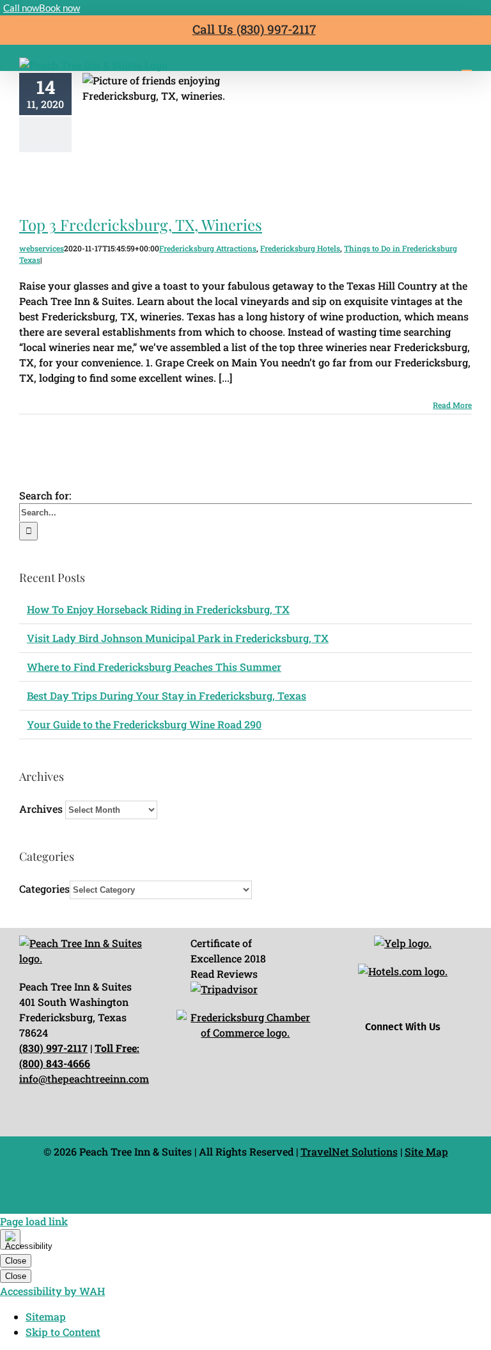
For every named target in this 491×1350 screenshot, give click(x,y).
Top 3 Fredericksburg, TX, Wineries (184, 110)
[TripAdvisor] (447, 1006)
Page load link (34, 1221)
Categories (44, 888)
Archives (41, 808)
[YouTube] (417, 1006)
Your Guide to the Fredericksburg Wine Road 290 (144, 724)
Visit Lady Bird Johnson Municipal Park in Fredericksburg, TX (178, 638)
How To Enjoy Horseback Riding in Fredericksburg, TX (158, 609)
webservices (41, 248)
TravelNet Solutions (349, 1151)
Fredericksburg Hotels (300, 248)
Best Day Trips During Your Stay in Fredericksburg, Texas (166, 695)
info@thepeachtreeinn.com (84, 1078)
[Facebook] (357, 1006)
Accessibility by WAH (52, 1291)
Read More (452, 405)
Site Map (426, 1151)
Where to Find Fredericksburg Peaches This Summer (154, 666)
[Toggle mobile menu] (467, 64)
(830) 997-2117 (53, 1048)
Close (15, 1261)
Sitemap (46, 1316)
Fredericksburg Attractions (207, 248)
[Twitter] (387, 1006)
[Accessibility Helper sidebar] (10, 1239)
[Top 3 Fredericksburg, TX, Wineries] (184, 137)
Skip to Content (63, 1331)
